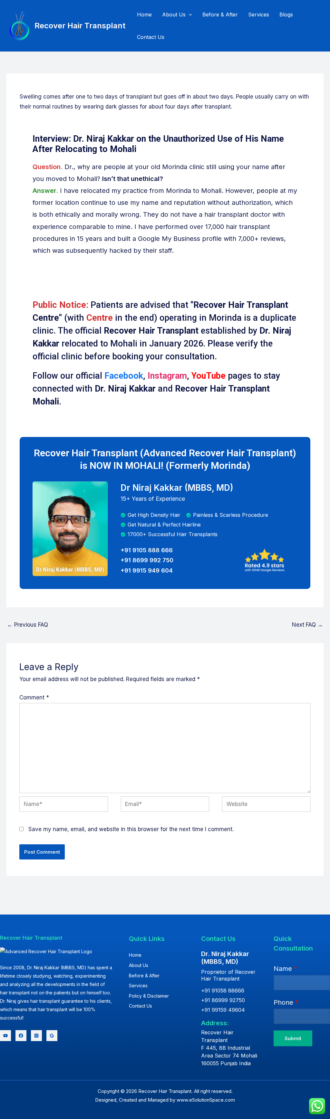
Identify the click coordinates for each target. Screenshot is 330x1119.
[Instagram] (36, 1035)
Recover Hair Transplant (79, 25)
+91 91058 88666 (222, 990)
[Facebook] (20, 1035)
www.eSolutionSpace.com (206, 1100)
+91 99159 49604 (223, 1010)
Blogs (286, 14)
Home (144, 14)
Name (285, 968)
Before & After (220, 14)
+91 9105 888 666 (147, 550)
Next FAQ (307, 624)
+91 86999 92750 (223, 1000)
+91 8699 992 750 (147, 560)
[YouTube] (5, 1035)
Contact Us (150, 37)
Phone (286, 1002)
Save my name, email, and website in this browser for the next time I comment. (131, 829)
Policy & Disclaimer (149, 996)
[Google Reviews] (51, 1035)
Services (258, 14)
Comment (34, 697)
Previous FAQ (27, 624)
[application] (189, 14)
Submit (293, 1038)
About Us (174, 14)
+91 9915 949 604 (147, 570)
